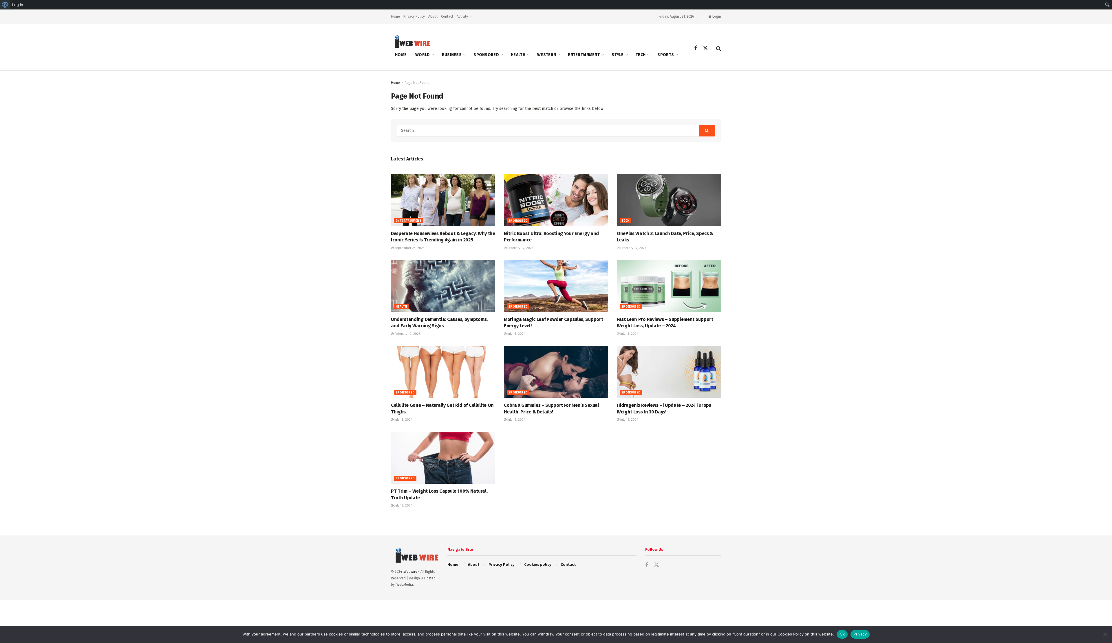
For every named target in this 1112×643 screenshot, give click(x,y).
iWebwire (410, 572)
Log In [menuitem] (17, 4)
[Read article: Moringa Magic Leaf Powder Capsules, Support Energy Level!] (556, 286)
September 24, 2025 (409, 248)
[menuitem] (5, 4)
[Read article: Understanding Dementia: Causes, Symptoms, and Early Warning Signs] (443, 286)
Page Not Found (417, 83)
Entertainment (584, 54)
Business (452, 54)
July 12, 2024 (515, 420)
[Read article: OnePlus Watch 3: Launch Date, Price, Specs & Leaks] (669, 200)
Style (617, 54)
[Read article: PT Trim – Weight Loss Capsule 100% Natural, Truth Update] (443, 458)
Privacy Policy (414, 16)
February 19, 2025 (519, 248)
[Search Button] (718, 48)
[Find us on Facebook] (695, 48)
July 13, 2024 (515, 334)
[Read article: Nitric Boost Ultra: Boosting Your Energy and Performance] (556, 200)
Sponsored (486, 54)
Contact (447, 16)
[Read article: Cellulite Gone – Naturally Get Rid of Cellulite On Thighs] (443, 372)
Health (518, 54)
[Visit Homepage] (410, 41)
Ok (842, 634)
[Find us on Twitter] (705, 48)
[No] (1105, 634)
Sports (665, 54)
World (422, 54)
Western (546, 54)
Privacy (860, 634)
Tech (640, 54)
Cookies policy (537, 564)
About (433, 16)
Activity (462, 16)
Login (716, 16)
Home (395, 16)
